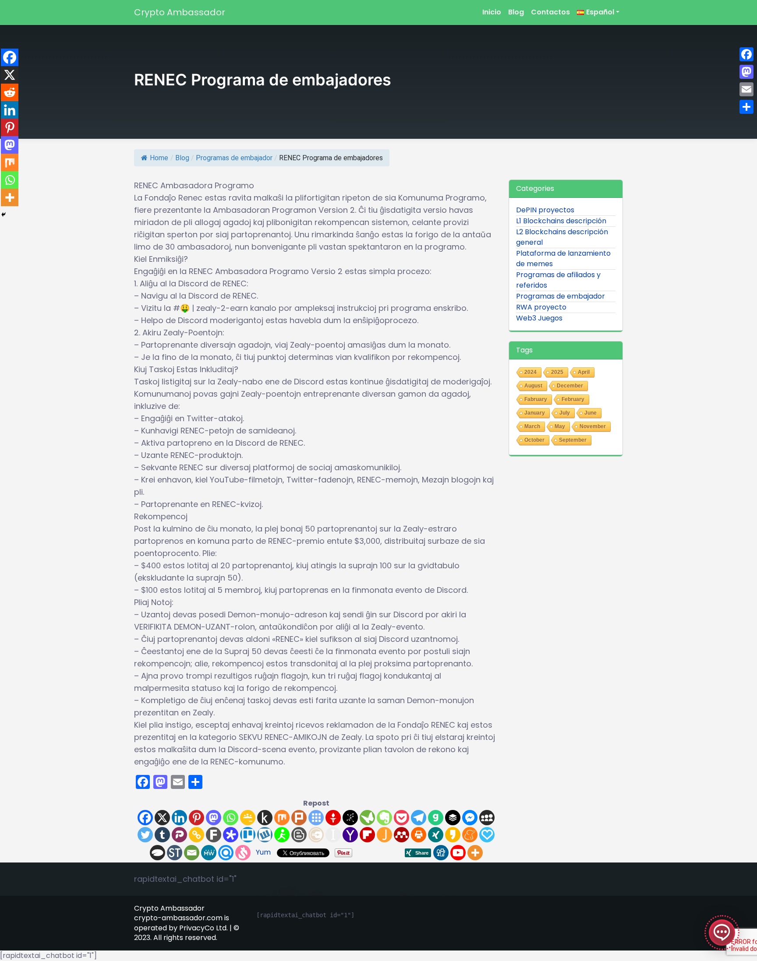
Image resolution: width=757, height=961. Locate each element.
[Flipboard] (367, 834)
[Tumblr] (162, 834)
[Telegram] (418, 817)
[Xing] (435, 834)
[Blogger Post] (299, 834)
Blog (516, 12)
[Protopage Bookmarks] (230, 834)
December (570, 386)
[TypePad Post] (157, 852)
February (573, 399)
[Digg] (441, 852)
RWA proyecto (541, 307)
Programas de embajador (234, 158)
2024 (530, 372)
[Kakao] (452, 834)
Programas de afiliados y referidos (558, 280)
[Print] (418, 834)
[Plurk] (299, 817)
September (573, 440)
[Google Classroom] (247, 817)
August (533, 386)
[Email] (191, 852)
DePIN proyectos (545, 210)
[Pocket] (401, 817)
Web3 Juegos (539, 318)
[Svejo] (243, 852)
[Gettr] (333, 817)
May (560, 426)
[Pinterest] (196, 817)
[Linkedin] (179, 817)
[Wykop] (264, 834)
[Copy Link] (196, 834)
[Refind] (225, 852)
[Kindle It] (264, 817)
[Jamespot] (384, 834)
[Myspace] (487, 817)
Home (159, 158)
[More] (475, 852)
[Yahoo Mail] (350, 834)
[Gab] (435, 817)
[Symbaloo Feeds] (316, 817)
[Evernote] (384, 817)
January (534, 413)
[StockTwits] (174, 852)
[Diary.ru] (316, 834)
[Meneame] (470, 834)
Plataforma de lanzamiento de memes (563, 258)
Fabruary (535, 399)
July (564, 413)
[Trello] (247, 834)
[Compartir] (746, 107)
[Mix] (282, 817)
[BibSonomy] (350, 817)
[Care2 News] (367, 817)
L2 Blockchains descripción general (562, 237)
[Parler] (179, 834)
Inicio (491, 12)
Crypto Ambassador (179, 12)
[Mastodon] (213, 817)
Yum (263, 852)
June (590, 413)
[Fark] (213, 834)
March (532, 426)
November (593, 426)
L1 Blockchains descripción (561, 221)
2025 (557, 372)
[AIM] (282, 834)
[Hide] (3, 214)
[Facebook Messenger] (470, 817)
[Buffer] (452, 817)
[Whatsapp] (230, 817)
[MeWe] (208, 852)
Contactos (550, 12)
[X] (162, 817)
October (534, 440)
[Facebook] (145, 817)
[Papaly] (487, 834)
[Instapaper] (333, 834)
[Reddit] (9, 92)
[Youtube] (458, 852)
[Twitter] (145, 834)
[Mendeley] (401, 834)
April (584, 372)
